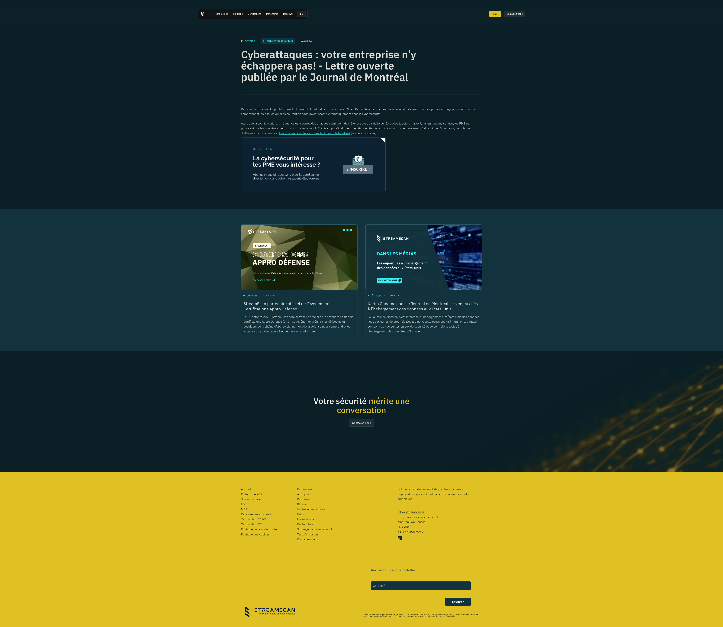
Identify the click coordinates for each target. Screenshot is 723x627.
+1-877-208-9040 (411, 531)
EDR (244, 504)
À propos (303, 494)
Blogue (301, 504)
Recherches (305, 524)
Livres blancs (306, 519)
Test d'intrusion (307, 534)
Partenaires (305, 489)
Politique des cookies (255, 534)
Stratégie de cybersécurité (314, 529)
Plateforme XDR (251, 494)
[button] (221, 14)
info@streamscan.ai (411, 512)
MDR (244, 509)
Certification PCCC (253, 524)
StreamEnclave (251, 499)
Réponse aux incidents (256, 514)
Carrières (303, 499)
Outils (301, 514)
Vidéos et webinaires (311, 509)
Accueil (246, 489)
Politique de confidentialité (259, 529)
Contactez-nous (307, 539)
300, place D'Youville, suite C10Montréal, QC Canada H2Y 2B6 (419, 521)
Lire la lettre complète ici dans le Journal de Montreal (314, 133)
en (301, 13)
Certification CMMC (254, 519)
